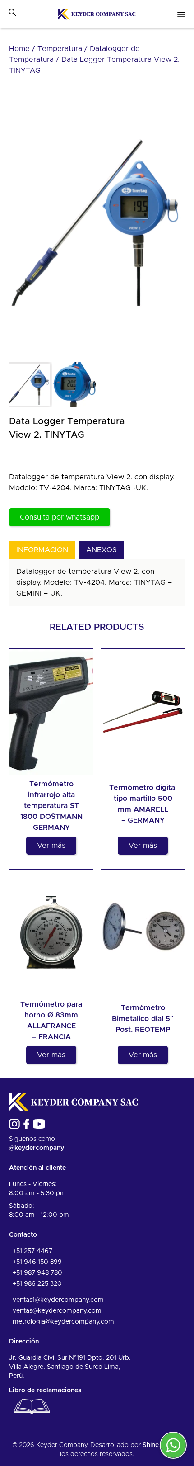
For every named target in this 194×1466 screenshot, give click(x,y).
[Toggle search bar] (12, 12)
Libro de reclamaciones (45, 1390)
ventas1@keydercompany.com (58, 1300)
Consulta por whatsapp (59, 517)
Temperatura (59, 48)
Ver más (51, 845)
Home (19, 48)
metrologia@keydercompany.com (63, 1322)
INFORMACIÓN (42, 549)
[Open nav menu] (181, 14)
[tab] (42, 550)
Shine (151, 1445)
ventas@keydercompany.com (57, 1311)
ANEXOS (101, 549)
